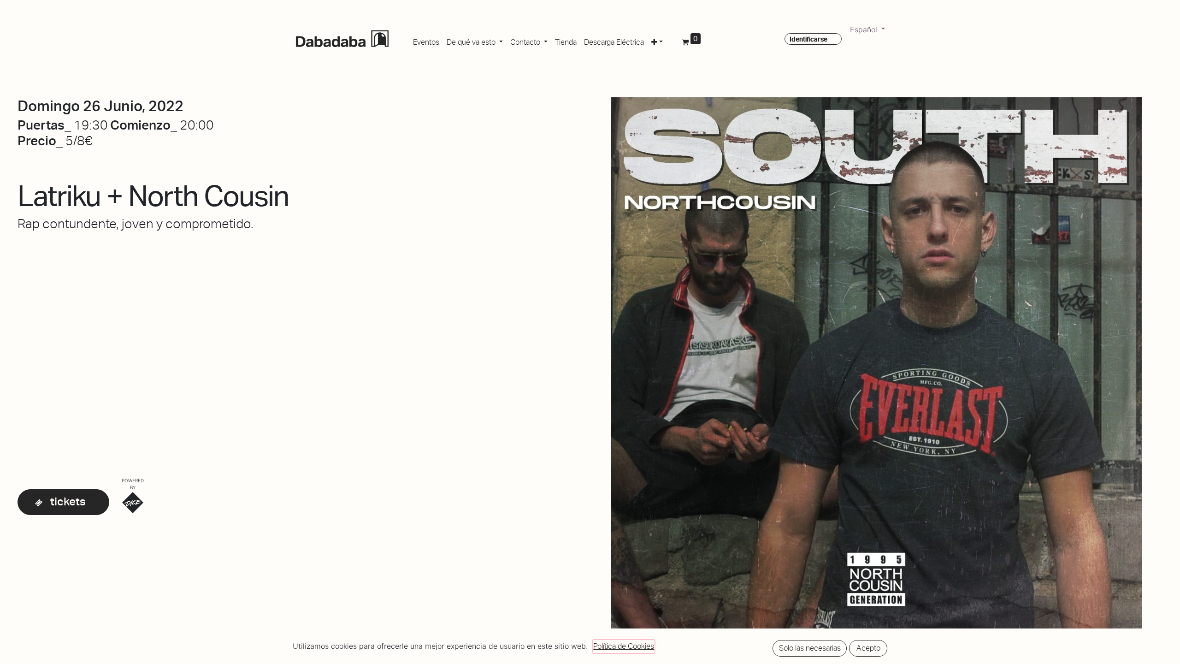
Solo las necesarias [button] (810, 648)
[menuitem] (426, 40)
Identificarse (808, 39)
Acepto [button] (868, 648)
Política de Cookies (623, 646)
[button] (657, 40)
